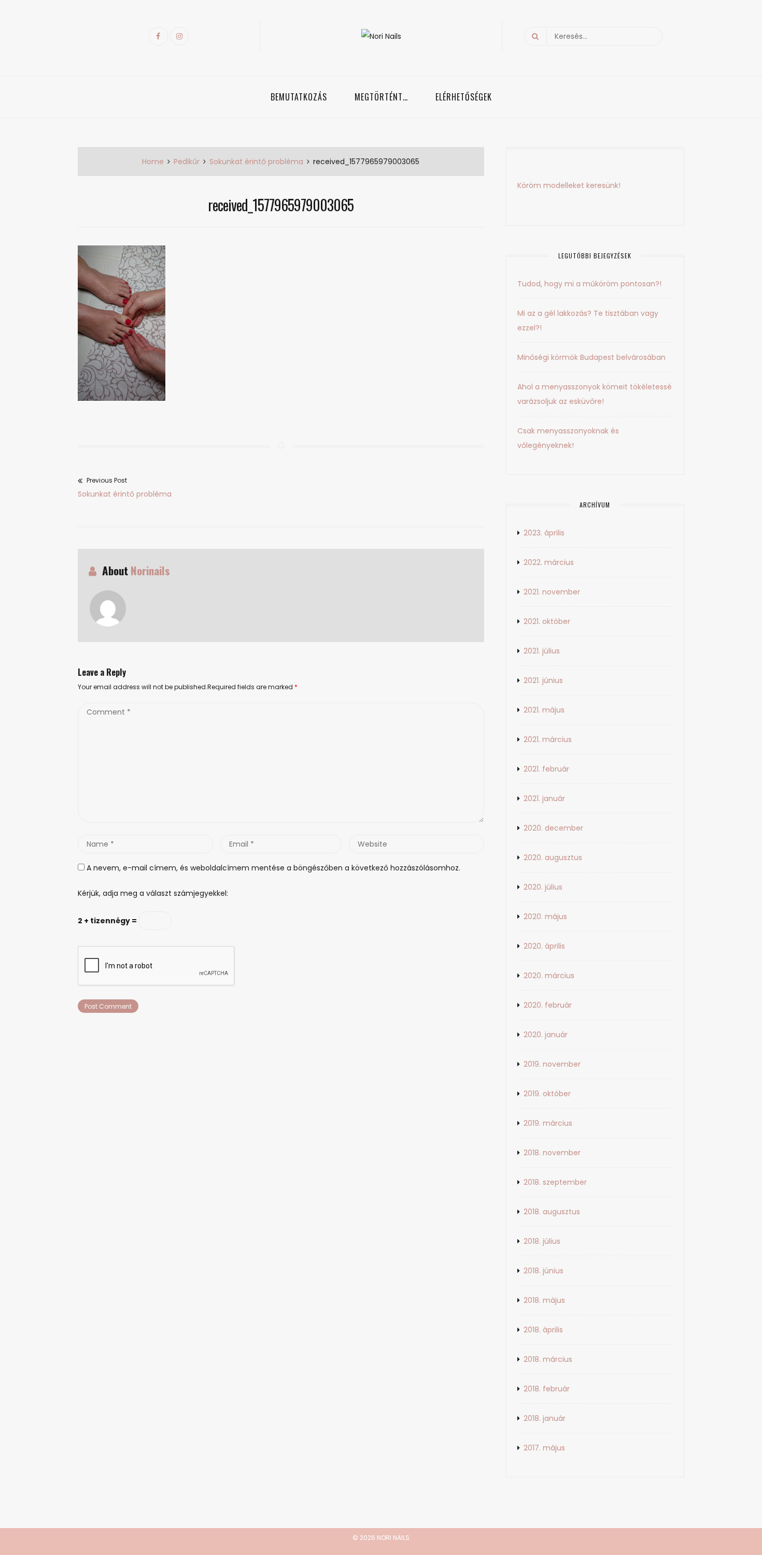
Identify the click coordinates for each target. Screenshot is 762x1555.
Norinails (150, 570)
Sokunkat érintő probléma (256, 161)
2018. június (543, 1271)
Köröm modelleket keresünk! (568, 185)
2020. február (548, 1005)
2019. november (552, 1064)
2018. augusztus (552, 1212)
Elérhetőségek (463, 97)
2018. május (544, 1300)
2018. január (545, 1418)
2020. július (543, 887)
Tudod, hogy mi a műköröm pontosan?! (589, 284)
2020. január (546, 1034)
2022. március (549, 562)
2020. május (545, 916)
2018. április (543, 1330)
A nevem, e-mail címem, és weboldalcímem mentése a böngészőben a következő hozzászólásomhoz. (273, 868)
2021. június (543, 680)
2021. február (546, 769)
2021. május (544, 710)
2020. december (553, 828)
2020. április (544, 946)
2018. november (552, 1152)
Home (153, 161)
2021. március (548, 739)
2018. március (548, 1359)
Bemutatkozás (299, 97)
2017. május (544, 1448)
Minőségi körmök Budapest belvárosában (591, 357)
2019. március (548, 1123)
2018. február (547, 1389)
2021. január (544, 798)
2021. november (552, 592)
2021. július (542, 651)
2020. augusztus (553, 857)
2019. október (547, 1093)
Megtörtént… (381, 97)
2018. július (542, 1241)
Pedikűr (187, 161)
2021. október (547, 621)
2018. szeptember (555, 1182)
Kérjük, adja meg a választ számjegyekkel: (153, 893)
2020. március (549, 975)
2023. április (544, 533)
